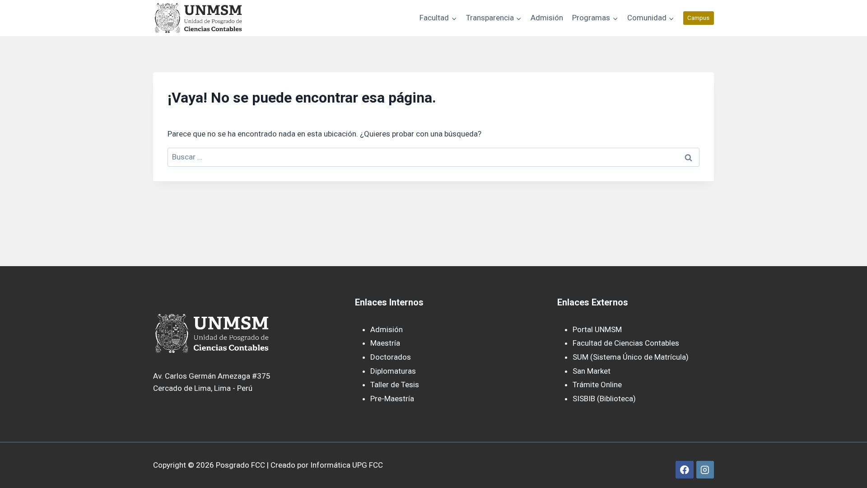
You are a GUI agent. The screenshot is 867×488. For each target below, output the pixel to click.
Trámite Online (597, 384)
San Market (592, 370)
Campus (698, 17)
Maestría (385, 342)
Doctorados (390, 356)
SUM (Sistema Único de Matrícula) (631, 356)
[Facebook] (684, 470)
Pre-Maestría (392, 398)
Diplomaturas (393, 370)
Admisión (547, 17)
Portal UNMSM (597, 329)
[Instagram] (705, 470)
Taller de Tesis (394, 384)
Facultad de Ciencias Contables (626, 342)
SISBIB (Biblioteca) (604, 398)
